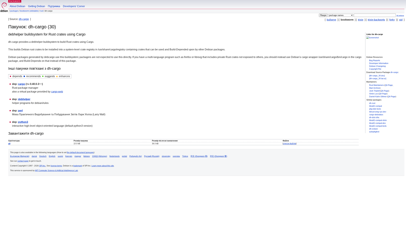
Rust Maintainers (376, 85)
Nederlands (114, 156)
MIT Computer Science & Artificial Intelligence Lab (56, 170)
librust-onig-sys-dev (377, 112)
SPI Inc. (42, 166)
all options (400, 15)
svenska (176, 156)
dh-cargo (24, 19)
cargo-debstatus (376, 115)
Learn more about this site (103, 166)
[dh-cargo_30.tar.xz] (377, 78)
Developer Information (378, 63)
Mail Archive (374, 88)
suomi (60, 156)
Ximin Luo (373, 94)
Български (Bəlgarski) (19, 156)
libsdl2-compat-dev (377, 123)
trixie (360, 19)
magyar (78, 156)
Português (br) (135, 156)
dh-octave (373, 129)
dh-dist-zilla (374, 117)
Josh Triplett (374, 91)
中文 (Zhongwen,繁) (218, 156)
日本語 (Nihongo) (99, 156)
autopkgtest (374, 132)
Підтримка (54, 6)
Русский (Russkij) (151, 156)
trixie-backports (376, 19)
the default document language (80, 152)
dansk (34, 156)
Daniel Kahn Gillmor (378, 96)
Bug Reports (374, 60)
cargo (21, 84)
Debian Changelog (377, 66)
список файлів (289, 143)
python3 (23, 122)
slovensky (166, 156)
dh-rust (372, 103)
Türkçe (185, 156)
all (9, 143)
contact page (23, 161)
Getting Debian (36, 6)
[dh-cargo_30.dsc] (377, 76)
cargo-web (57, 91)
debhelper (24, 99)
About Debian (17, 6)
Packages (14, 1)
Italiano (86, 156)
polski (124, 156)
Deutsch (42, 156)
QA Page (389, 85)
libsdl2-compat (375, 106)
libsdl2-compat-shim (378, 120)
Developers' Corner (74, 6)
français (68, 156)
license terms (56, 166)
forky (392, 19)
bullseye (331, 19)
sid (401, 19)
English (52, 156)
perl (20, 110)
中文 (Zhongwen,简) (199, 156)
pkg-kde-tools (375, 109)
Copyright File (375, 69)
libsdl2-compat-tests (377, 126)
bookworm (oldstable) (29, 11)
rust (41, 11)
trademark (77, 166)
